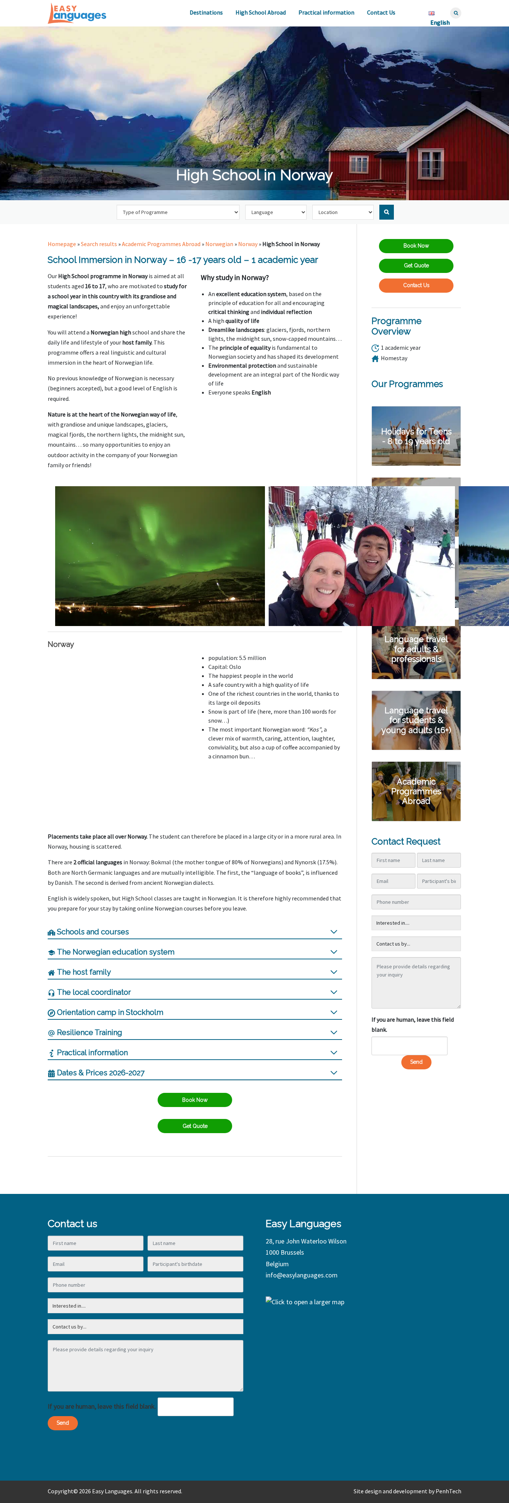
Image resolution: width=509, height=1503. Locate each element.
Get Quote (195, 1126)
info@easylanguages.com (302, 1275)
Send (416, 1062)
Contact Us (381, 12)
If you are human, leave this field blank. (413, 1024)
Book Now (195, 1100)
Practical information (326, 12)
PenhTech (448, 1491)
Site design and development (390, 1491)
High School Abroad (260, 12)
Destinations (206, 12)
